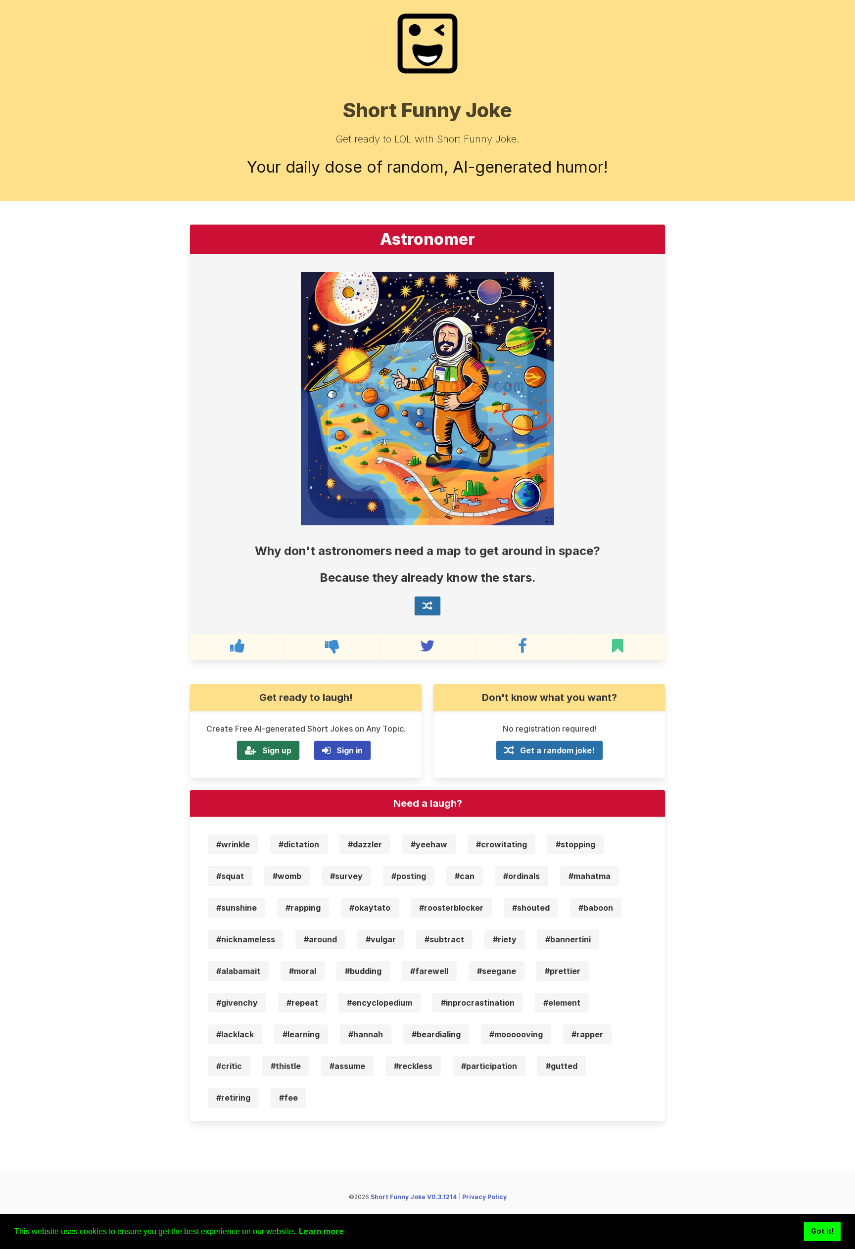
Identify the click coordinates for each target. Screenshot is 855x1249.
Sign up (276, 750)
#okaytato (369, 908)
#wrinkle (233, 844)
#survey (346, 876)
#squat (230, 876)
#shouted (531, 908)
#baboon (595, 908)
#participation (489, 1066)
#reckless (413, 1066)
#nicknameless (245, 939)
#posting (408, 876)
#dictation (299, 844)
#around (320, 939)
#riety (505, 939)
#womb (287, 876)
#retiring (233, 1098)
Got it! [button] (822, 1231)
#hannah (365, 1034)
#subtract (444, 939)
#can (465, 876)
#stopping (575, 844)
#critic (229, 1066)
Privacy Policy (484, 1197)
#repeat (302, 1003)
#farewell (429, 971)
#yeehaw (429, 844)
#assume (347, 1066)
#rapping (303, 908)
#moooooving (516, 1034)
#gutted (561, 1066)
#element (561, 1003)
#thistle (286, 1066)
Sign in (349, 750)
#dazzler (365, 844)
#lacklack (235, 1034)
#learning (301, 1034)
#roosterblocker (451, 908)
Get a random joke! (557, 750)
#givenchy (237, 1003)
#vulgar (381, 939)
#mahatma (590, 876)
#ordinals (521, 876)
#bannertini (568, 939)
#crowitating (501, 844)
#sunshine (236, 908)
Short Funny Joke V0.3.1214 (414, 1197)
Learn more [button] (321, 1231)
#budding (363, 971)
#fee (288, 1098)
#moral (302, 971)
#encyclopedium (379, 1003)
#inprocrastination (478, 1003)
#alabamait (238, 971)
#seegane (496, 971)
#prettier (562, 971)
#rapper (587, 1034)
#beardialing (436, 1034)
